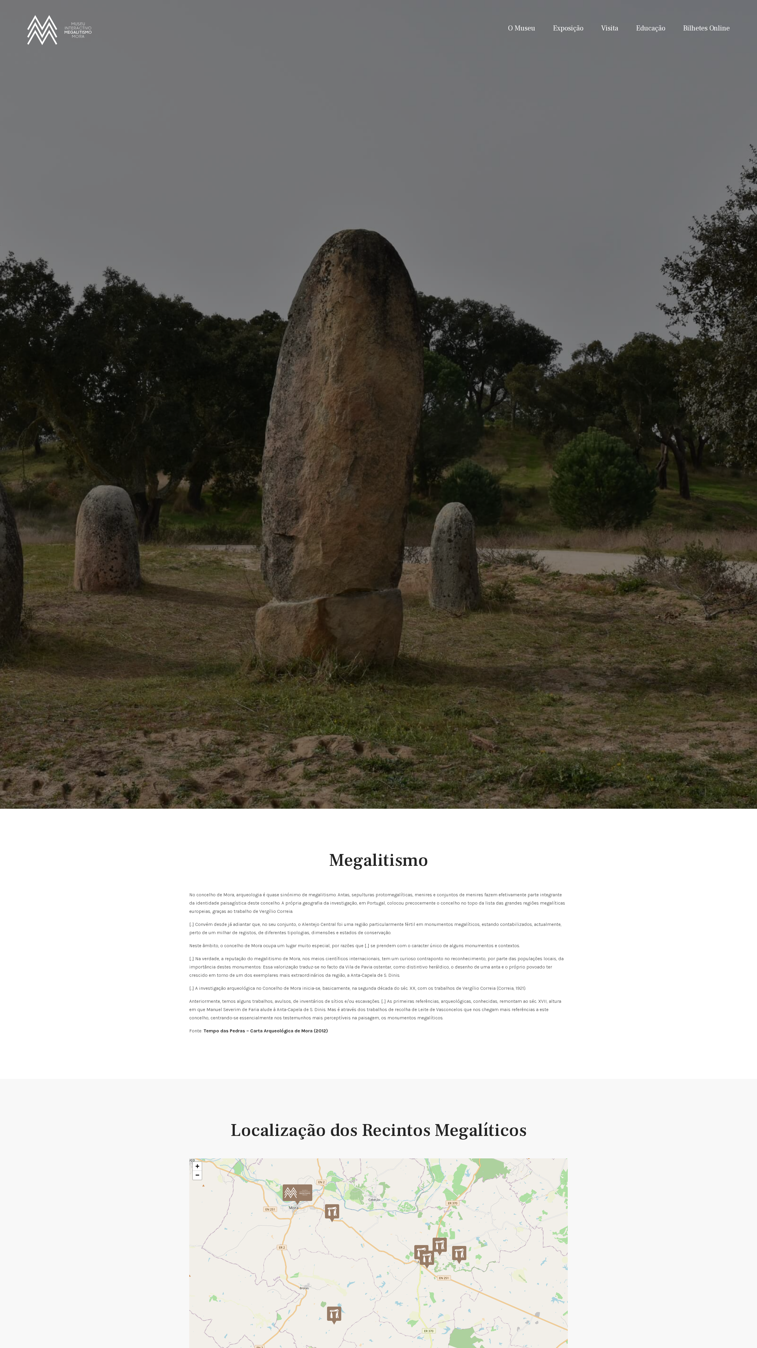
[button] (297, 1194)
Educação (650, 28)
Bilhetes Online (706, 28)
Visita (609, 28)
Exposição (568, 28)
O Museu (521, 28)
